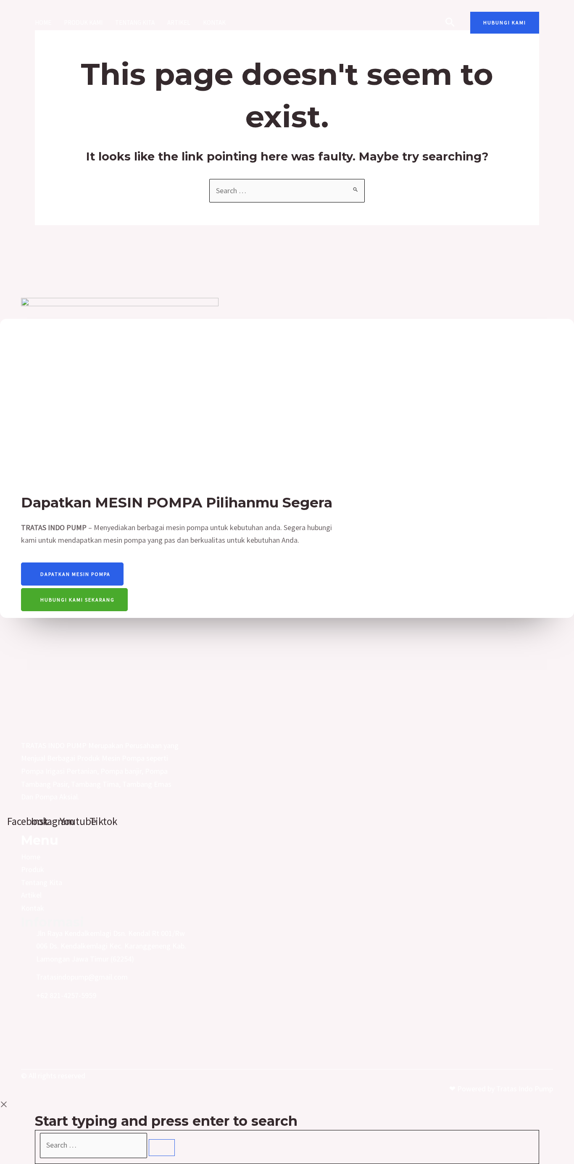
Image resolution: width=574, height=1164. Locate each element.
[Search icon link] (450, 23)
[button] (504, 23)
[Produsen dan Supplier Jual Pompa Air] (283, 21)
